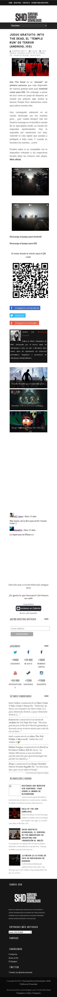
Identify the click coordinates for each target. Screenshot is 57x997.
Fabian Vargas (16, 747)
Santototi (13, 719)
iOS (11, 55)
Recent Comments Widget (39, 773)
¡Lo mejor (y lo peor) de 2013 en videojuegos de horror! (34, 858)
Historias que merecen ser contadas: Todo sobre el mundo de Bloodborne (33, 789)
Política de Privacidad (28, 984)
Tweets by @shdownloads (20, 972)
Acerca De (13, 958)
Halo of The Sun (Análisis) (30, 810)
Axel (11, 736)
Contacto (26, 3)
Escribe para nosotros (39, 3)
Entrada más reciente (20, 584)
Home (10, 3)
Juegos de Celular (21, 55)
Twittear (19, 315)
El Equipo (13, 961)
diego (12, 763)
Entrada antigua (40, 584)
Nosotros (17, 3)
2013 (44, 51)
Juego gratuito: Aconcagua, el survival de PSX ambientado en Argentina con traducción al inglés (33, 835)
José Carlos (14, 703)
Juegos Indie (35, 55)
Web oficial (15, 159)
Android (13, 53)
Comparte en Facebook (27, 308)
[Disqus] (28, 474)
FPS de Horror (39, 53)
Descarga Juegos (24, 53)
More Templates (34, 993)
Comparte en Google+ (26, 323)
